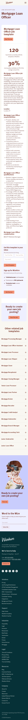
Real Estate (5, 633)
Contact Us (5, 700)
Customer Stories (6, 672)
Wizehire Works (6, 681)
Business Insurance (7, 603)
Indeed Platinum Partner (8, 696)
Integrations (5, 599)
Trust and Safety (6, 662)
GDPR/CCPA (5, 659)
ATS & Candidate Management (10, 587)
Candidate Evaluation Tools (9, 589)
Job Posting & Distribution (9, 585)
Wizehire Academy (7, 613)
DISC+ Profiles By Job (7, 674)
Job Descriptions (6, 676)
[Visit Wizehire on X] (6, 571)
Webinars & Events (7, 679)
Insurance (4, 628)
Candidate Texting (7, 596)
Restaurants (5, 631)
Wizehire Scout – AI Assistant (9, 594)
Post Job (4, 502)
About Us (4, 689)
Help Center (5, 611)
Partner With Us (6, 698)
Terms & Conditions (7, 652)
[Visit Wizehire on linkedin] (10, 571)
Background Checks (7, 601)
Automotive (5, 635)
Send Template (10, 265)
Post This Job (8, 39)
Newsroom (5, 694)
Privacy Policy (5, 655)
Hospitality (5, 624)
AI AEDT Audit (5, 657)
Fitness (4, 640)
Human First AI (6, 703)
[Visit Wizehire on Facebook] (3, 571)
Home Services (5, 642)
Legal (3, 626)
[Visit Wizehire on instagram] (13, 571)
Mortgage (4, 645)
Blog (3, 669)
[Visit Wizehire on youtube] (17, 571)
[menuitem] (14, 583)
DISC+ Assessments (7, 592)
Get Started (9, 292)
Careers (4, 691)
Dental (3, 638)
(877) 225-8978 (9, 557)
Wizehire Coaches (6, 616)
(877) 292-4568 (16, 559)
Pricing (3, 582)
